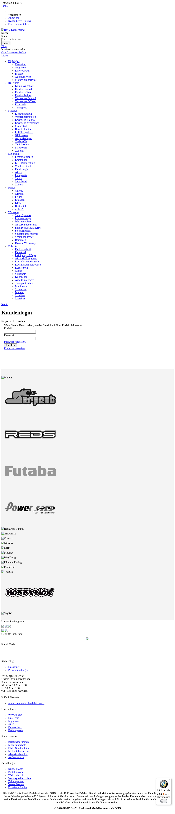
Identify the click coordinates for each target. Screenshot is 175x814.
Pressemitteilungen (18, 670)
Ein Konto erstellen (18, 24)
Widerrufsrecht (16, 775)
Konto (4, 304)
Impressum (14, 721)
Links (4, 5)
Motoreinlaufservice (19, 751)
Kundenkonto (15, 768)
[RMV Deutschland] (13, 29)
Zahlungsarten (16, 781)
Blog (4, 46)
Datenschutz (15, 727)
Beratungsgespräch (18, 741)
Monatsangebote (17, 745)
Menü (4, 55)
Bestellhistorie (15, 772)
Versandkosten (16, 784)
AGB (11, 724)
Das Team (13, 717)
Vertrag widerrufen (19, 778)
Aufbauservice (16, 757)
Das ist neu (14, 667)
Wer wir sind (15, 714)
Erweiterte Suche (17, 787)
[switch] (163, 801)
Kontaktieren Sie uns (19, 21)
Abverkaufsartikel (18, 754)
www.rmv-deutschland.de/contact (26, 703)
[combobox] (17, 39)
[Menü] (169, 780)
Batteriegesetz (15, 730)
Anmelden (13, 17)
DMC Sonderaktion (19, 748)
